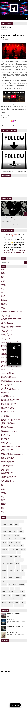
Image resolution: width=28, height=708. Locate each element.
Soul (16, 591)
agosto (3, 270)
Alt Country (4, 524)
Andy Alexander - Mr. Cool (6, 316)
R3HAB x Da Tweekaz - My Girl (7, 388)
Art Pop (19, 528)
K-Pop (3, 563)
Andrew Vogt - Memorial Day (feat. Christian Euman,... (12, 387)
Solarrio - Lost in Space (5, 393)
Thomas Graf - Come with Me (7, 427)
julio (2, 272)
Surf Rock (4, 595)
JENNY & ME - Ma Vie (5, 392)
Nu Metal (17, 570)
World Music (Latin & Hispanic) (19, 595)
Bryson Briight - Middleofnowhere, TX (8, 461)
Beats (15, 531)
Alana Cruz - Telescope (5, 337)
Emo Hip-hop (4, 549)
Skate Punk (4, 591)
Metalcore (24, 567)
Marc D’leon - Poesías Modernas (7, 470)
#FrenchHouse (15, 250)
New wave (4, 570)
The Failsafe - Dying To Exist (6, 404)
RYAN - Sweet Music (5, 439)
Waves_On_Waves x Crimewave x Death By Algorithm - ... (12, 381)
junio (3, 273)
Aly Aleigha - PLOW (5, 416)
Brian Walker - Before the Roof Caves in (8, 457)
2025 (3, 281)
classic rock (15, 598)
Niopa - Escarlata (4, 322)
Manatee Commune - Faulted (7, 458)
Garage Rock (12, 552)
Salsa (12, 588)
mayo (3, 275)
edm (21, 598)
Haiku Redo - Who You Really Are (7, 372)
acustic (3, 598)
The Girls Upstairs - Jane (6, 383)
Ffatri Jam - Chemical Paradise (7, 451)
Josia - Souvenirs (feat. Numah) (7, 400)
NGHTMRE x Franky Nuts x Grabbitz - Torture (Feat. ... (11, 446)
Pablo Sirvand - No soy (5, 338)
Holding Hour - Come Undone (7, 449)
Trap (9, 595)
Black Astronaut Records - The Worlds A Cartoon (10, 366)
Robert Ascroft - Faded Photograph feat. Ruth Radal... (11, 314)
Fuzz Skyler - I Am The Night (6, 453)
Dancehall (11, 542)
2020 (2, 511)
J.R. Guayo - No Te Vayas (6, 397)
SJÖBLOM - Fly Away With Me (7, 315)
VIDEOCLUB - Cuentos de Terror (7, 441)
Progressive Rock (5, 581)
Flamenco (12, 549)
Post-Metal (4, 577)
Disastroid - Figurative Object (6, 342)
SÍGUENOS (14, 362)
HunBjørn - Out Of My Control (7, 422)
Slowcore (11, 591)
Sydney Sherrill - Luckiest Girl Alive (7, 408)
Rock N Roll (21, 584)
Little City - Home (4, 365)
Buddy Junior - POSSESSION (6, 462)
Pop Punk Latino (12, 574)
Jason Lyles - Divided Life (6, 443)
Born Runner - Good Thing (6, 410)
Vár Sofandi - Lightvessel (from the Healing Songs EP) (12, 454)
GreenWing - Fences (5, 469)
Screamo (17, 588)
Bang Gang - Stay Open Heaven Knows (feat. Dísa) (11, 406)
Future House (4, 552)
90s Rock (10, 521)
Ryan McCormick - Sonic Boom (7, 323)
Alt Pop (16, 524)
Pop (22, 570)
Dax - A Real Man (4, 415)
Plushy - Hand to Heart (5, 412)
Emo (22, 545)
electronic (11, 602)
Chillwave (4, 535)
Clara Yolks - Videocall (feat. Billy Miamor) (9, 341)
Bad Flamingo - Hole (5, 450)
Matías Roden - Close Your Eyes (7, 483)
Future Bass (23, 549)
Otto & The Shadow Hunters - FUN (7, 339)
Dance (16, 538)
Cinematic (17, 535)
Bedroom (21, 531)
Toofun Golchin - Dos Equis (6, 380)
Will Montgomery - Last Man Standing (8, 333)
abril (2, 276)
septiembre (4, 287)
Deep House (4, 545)
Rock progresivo (5, 588)
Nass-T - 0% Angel (4, 331)
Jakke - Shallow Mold (5, 460)
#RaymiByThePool (7, 250)
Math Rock (4, 567)
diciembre (4, 283)
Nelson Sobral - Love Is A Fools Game (8, 374)
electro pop (4, 602)
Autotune (4, 531)
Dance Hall (22, 538)
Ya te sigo (24, 705)
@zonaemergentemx (11, 234)
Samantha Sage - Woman (6, 385)
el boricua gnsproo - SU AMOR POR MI (8, 476)
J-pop (17, 559)
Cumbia (11, 538)
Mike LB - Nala (4, 430)
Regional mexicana (13, 584)
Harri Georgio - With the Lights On (7, 330)
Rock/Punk (4, 30)
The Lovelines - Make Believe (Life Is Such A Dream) (11, 389)
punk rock (17, 605)
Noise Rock (11, 570)
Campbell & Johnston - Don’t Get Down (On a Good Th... (12, 318)
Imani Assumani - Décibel (6, 368)
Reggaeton (4, 584)
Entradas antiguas (21, 171)
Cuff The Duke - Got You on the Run (8, 437)
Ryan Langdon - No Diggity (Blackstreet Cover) (10, 478)
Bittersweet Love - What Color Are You (8, 377)
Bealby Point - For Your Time (6, 473)
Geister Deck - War (4, 353)
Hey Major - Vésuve (5, 391)
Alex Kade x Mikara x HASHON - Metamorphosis (10, 468)
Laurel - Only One (4, 426)
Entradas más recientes (8, 171)
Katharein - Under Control (6, 480)
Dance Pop (4, 542)
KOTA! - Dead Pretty (5, 395)
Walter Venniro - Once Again (6, 354)
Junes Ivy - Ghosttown (5, 438)
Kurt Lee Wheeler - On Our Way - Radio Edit (9, 431)
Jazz (21, 559)
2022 (2, 501)
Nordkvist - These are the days (7, 327)
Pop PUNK (4, 574)
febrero (3, 279)
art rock (8, 598)
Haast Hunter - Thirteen (5, 428)
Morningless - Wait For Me (6, 376)
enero (3, 280)
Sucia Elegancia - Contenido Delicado (15, 626)
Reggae (24, 581)
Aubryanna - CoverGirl (5, 357)
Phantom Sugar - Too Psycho (7, 329)
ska (22, 605)
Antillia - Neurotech (5, 364)
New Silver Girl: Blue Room (13, 632)
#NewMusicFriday (8, 252)
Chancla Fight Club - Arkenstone (7, 472)
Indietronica (10, 559)
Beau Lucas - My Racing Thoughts (7, 407)
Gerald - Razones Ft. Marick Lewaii (8, 481)
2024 (3, 299)
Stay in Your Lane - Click (7, 217)
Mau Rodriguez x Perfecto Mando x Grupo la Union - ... (12, 326)
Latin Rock (17, 563)
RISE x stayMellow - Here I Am (7, 474)
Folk (17, 549)
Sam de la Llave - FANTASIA (6, 447)
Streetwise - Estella (4, 361)
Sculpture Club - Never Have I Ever (7, 418)
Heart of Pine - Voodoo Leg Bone (7, 465)
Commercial (4, 538)
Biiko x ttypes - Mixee (5, 424)
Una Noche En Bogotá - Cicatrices (7, 396)
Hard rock (4, 556)
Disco (10, 545)
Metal (18, 567)
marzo (3, 277)
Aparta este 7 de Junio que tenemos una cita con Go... (12, 311)
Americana (13, 528)
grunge (16, 602)
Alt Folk (10, 524)
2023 (3, 489)
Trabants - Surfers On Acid (6, 335)
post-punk (10, 605)
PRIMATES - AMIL (4, 351)
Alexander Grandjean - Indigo (7, 477)
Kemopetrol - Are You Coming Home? (8, 320)
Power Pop (18, 577)
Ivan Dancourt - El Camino (6, 401)
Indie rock (4, 559)
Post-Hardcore (21, 574)
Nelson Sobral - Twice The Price (7, 373)
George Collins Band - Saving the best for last (10, 414)
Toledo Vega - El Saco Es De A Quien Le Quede (10, 399)
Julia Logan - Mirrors (5, 319)
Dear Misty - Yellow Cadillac (6, 334)
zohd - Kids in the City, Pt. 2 (6, 464)
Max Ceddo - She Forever (12, 619)
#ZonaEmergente (19, 249)
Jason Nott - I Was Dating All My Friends (9, 456)
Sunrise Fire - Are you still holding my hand (9, 403)
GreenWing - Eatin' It (5, 370)
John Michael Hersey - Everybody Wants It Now (10, 419)
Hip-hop (10, 556)
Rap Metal (18, 581)
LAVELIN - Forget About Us (6, 384)
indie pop (22, 602)
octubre (3, 285)
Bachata (10, 531)
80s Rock (4, 521)
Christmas (10, 535)
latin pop (4, 605)
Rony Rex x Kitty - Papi (5, 466)
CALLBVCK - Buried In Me (6, 433)
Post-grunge (11, 577)
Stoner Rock (22, 591)
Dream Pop (16, 545)
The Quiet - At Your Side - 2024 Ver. (8, 411)
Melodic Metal (11, 567)
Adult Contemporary (18, 521)
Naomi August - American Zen (13, 613)
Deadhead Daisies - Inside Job (7, 369)
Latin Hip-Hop (10, 563)
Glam (19, 552)
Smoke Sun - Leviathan (5, 434)
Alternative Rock (5, 528)
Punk (12, 581)
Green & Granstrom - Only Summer (8, 324)
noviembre (4, 284)
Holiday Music (17, 556)
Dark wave (17, 542)
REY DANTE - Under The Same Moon (8, 435)
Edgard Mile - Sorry (4, 445)
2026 (3, 269)
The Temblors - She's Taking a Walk (8, 379)
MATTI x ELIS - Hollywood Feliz (7, 420)
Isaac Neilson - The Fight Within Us (8, 423)
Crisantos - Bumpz (4, 312)
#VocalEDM (22, 250)
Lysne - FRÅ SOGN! (4, 442)
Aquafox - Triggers (4, 358)
